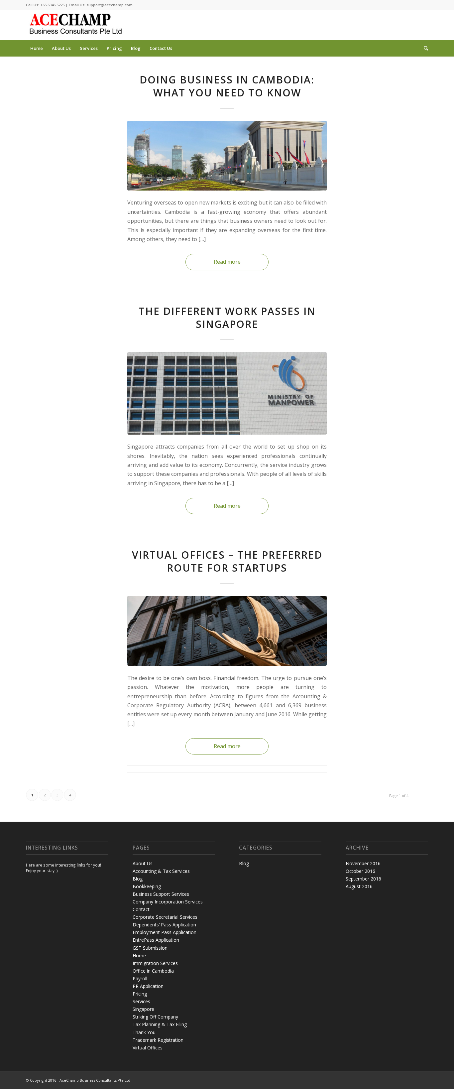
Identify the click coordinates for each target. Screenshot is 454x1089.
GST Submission (150, 948)
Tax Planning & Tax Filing (160, 1024)
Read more (227, 261)
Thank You (144, 1032)
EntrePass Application (156, 940)
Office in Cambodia (153, 971)
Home (139, 955)
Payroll (140, 978)
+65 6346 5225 (52, 4)
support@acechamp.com (109, 4)
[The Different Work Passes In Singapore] (227, 393)
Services (141, 1001)
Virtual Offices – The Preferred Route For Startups (227, 561)
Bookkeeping (147, 886)
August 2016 (359, 886)
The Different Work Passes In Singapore (227, 317)
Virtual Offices (148, 1047)
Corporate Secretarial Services (165, 917)
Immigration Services (155, 963)
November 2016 (363, 863)
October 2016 (360, 871)
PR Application (148, 986)
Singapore (143, 1009)
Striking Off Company (155, 1017)
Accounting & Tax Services (161, 871)
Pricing (140, 994)
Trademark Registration (158, 1040)
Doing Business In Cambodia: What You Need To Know (227, 86)
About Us (143, 863)
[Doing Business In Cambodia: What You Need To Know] (227, 156)
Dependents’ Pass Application (164, 924)
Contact (141, 909)
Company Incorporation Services (168, 901)
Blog (138, 879)
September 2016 (363, 879)
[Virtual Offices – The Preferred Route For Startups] (227, 631)
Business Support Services (161, 894)
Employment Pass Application (164, 932)
